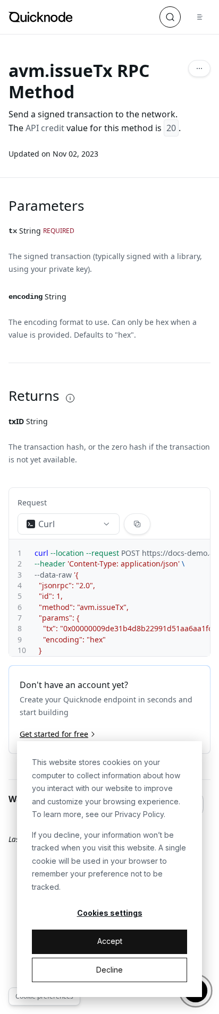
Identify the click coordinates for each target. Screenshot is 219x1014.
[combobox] (69, 524)
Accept (109, 941)
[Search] (170, 17)
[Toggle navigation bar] (199, 17)
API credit (45, 128)
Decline (109, 969)
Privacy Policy (139, 814)
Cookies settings (109, 912)
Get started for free (54, 734)
